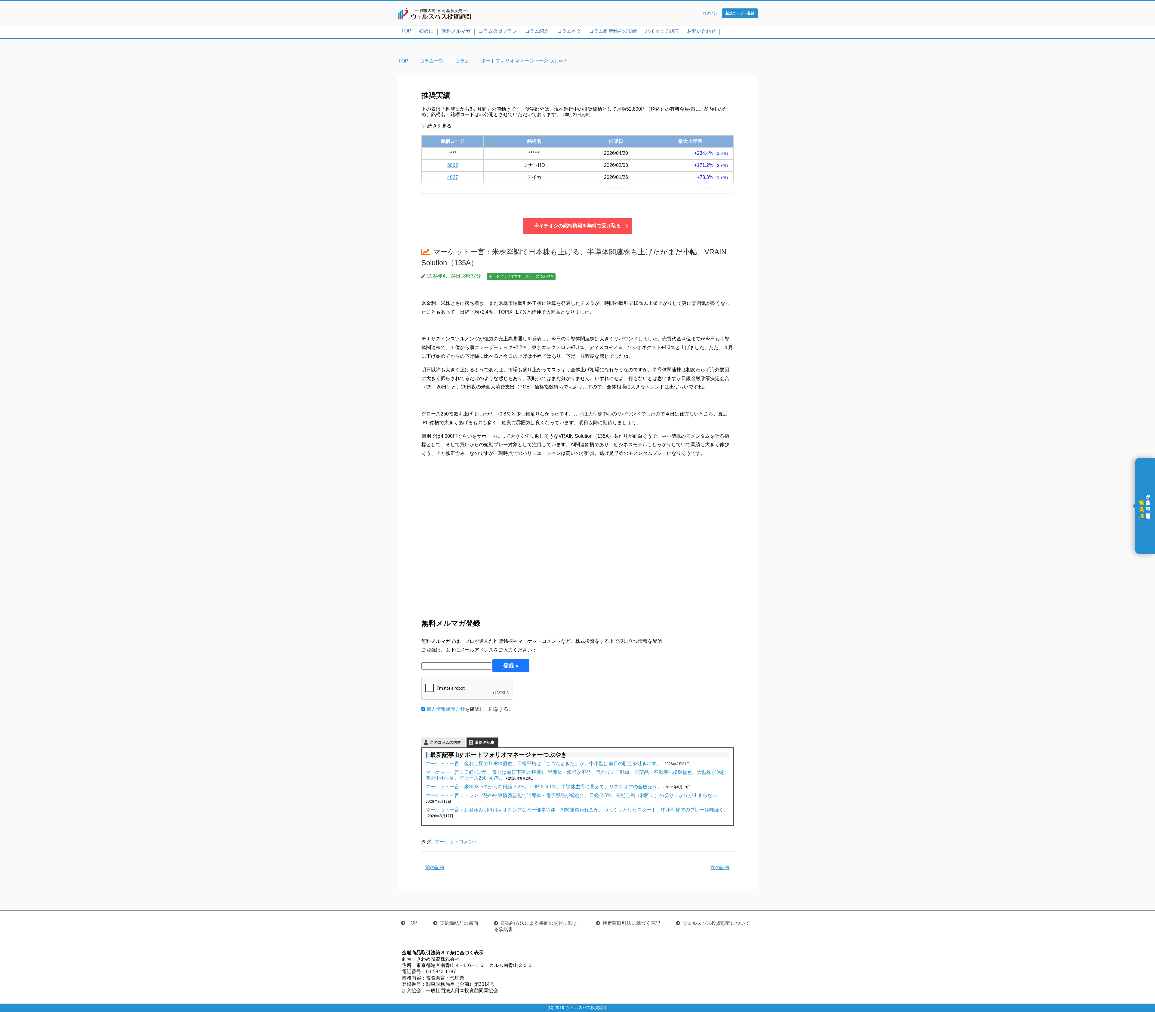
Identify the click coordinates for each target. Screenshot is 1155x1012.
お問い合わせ (701, 31)
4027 (452, 177)
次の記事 (720, 867)
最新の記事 (484, 742)
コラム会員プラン (498, 31)
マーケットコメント (456, 841)
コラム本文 (569, 31)
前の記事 (435, 867)
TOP (406, 30)
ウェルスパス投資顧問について (716, 923)
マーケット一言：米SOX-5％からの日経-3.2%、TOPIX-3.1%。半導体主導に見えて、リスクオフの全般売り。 (544, 786)
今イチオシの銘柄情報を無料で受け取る (577, 225)
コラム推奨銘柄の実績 (613, 31)
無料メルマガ (456, 31)
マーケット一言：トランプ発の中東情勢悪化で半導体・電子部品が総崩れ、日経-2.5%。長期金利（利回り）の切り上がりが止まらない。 (574, 795)
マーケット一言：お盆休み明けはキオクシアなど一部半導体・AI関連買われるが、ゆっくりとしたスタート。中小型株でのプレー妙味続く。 (577, 809)
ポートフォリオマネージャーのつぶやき (521, 276)
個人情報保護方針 (446, 709)
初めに (426, 31)
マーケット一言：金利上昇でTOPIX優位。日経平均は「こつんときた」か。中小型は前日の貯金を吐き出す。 (543, 763)
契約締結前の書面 (459, 923)
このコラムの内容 (445, 742)
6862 (452, 165)
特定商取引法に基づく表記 (631, 923)
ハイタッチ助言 (662, 31)
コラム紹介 (537, 31)
